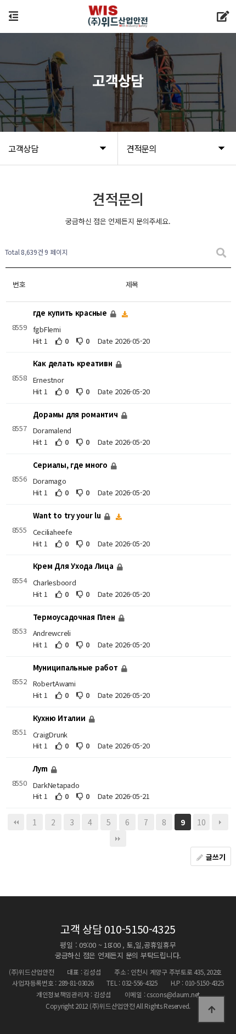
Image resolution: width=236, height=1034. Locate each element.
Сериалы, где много (71, 465)
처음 (16, 822)
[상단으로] (211, 1009)
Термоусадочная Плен (75, 617)
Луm (41, 768)
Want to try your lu (68, 515)
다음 (220, 822)
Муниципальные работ (76, 667)
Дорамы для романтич (76, 414)
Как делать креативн (74, 364)
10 (201, 822)
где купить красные (71, 313)
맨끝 (118, 838)
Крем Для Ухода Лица (74, 566)
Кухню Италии (60, 718)
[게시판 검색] (221, 252)
